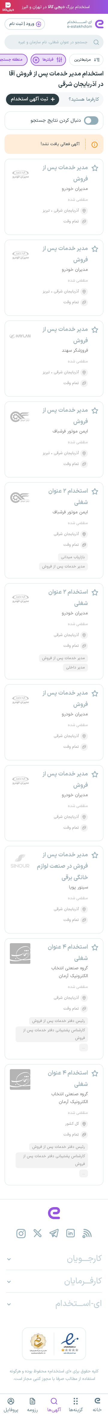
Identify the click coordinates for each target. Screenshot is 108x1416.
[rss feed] (87, 1233)
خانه (97, 1410)
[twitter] (37, 1233)
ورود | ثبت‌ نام (22, 24)
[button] (86, 60)
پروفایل (11, 1410)
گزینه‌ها (76, 1410)
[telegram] (54, 1233)
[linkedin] (70, 1233)
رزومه (32, 1410)
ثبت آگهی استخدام (30, 99)
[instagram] (21, 1233)
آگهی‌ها (54, 1410)
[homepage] (54, 1213)
